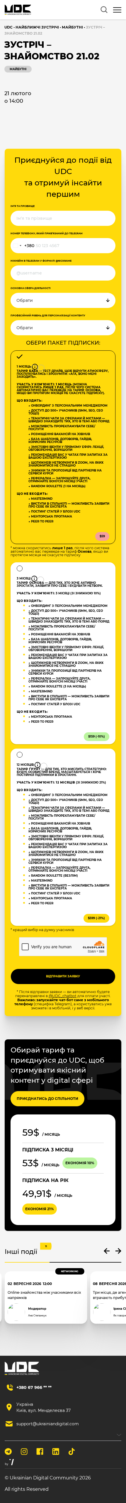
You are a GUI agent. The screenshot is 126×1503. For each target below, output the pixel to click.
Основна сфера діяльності (31, 288)
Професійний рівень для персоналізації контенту (48, 315)
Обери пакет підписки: (63, 343)
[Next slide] (118, 1251)
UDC (8, 27)
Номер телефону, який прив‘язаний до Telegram (47, 233)
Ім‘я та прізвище (23, 206)
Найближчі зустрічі (37, 27)
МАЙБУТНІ (72, 27)
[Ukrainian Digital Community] (18, 10)
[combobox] (22, 245)
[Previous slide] (107, 1251)
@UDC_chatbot (62, 996)
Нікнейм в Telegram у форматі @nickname (41, 260)
